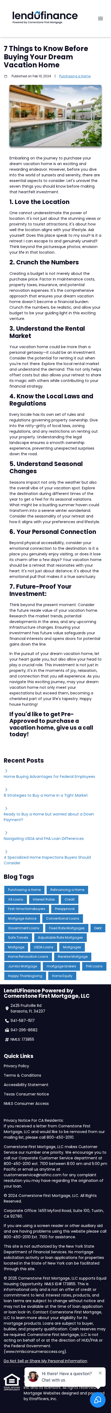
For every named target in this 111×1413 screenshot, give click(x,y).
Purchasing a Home (75, 76)
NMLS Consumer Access (27, 1103)
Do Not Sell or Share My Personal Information (45, 1361)
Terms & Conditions (22, 1075)
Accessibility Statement (26, 1084)
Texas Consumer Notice (26, 1094)
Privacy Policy (16, 1066)
